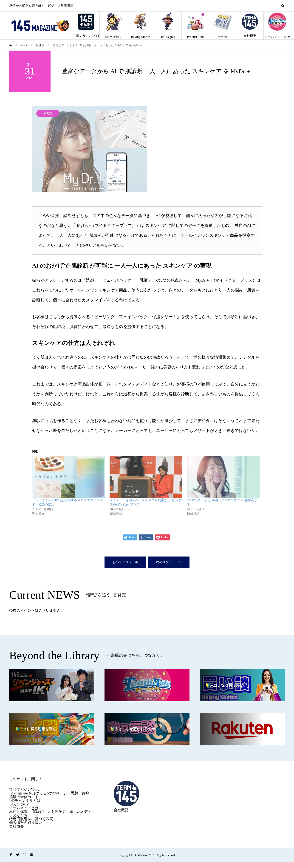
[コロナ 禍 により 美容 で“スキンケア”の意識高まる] (223, 477)
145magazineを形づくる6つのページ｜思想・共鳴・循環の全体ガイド (51, 795)
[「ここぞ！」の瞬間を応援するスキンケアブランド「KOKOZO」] (68, 477)
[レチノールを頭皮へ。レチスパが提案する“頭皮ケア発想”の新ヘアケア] (146, 477)
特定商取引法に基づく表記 (31, 819)
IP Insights (168, 37)
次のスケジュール (169, 562)
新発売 (48, 113)
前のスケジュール (125, 562)
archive (222, 37)
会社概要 (249, 35)
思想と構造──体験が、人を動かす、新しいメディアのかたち (50, 813)
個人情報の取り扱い (25, 823)
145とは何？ (113, 37)
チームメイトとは (277, 37)
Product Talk (195, 37)
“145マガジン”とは (86, 35)
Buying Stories (140, 37)
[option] (147, 149)
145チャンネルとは (24, 800)
